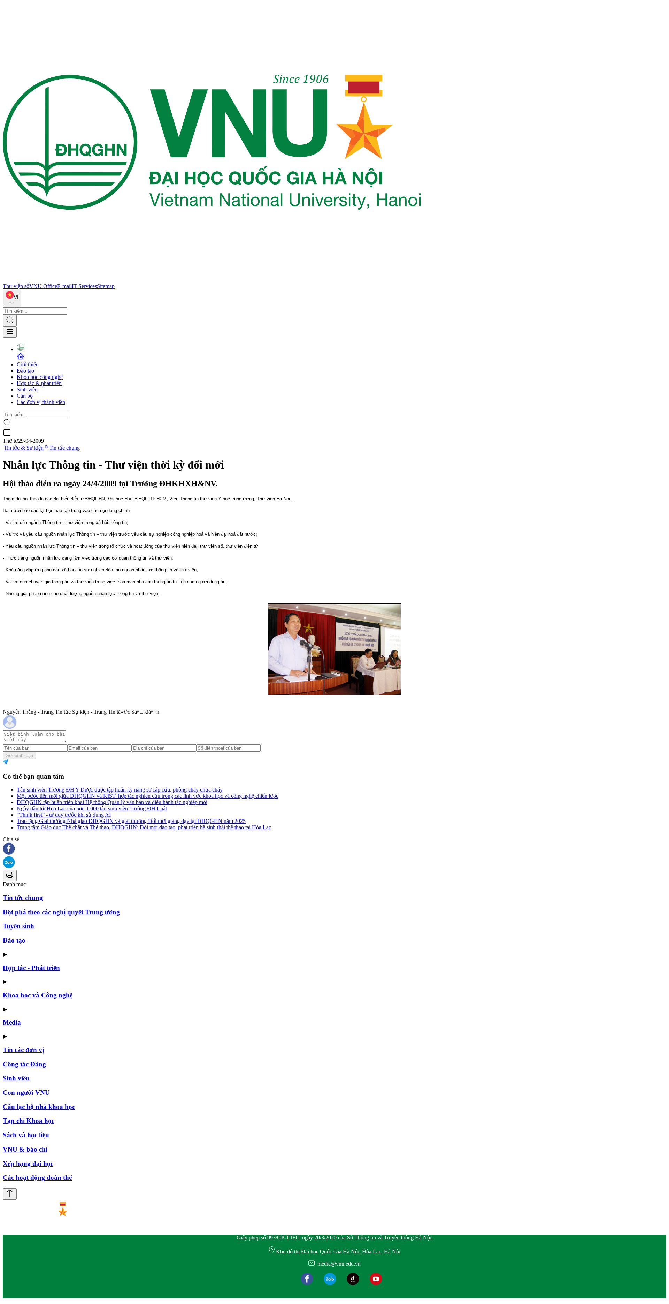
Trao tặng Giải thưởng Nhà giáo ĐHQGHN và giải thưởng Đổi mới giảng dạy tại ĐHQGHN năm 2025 (131, 821)
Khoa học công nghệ (40, 377)
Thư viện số (16, 286)
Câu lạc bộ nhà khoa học (39, 1106)
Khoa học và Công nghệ (37, 995)
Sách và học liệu (26, 1135)
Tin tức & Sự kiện (24, 448)
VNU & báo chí (25, 1149)
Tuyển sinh (18, 926)
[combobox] (12, 298)
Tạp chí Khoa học (28, 1120)
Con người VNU (26, 1092)
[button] (334, 849)
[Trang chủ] (212, 280)
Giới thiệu (28, 364)
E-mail (64, 286)
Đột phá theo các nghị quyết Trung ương (61, 912)
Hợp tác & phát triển (39, 383)
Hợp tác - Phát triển (31, 968)
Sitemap (106, 286)
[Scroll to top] (10, 1194)
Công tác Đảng (24, 1064)
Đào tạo (25, 371)
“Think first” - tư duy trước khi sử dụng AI (64, 815)
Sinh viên (27, 389)
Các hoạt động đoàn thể (37, 1177)
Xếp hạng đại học (28, 1163)
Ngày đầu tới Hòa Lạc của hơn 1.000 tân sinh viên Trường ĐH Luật (92, 808)
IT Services (84, 286)
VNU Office (43, 286)
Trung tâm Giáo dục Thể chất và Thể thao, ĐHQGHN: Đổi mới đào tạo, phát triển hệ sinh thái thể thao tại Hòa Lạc (144, 827)
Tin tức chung (64, 448)
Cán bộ (25, 396)
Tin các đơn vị (23, 1050)
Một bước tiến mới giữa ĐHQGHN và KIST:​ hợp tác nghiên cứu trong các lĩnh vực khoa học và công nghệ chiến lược (147, 796)
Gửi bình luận (19, 755)
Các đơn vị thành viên (41, 402)
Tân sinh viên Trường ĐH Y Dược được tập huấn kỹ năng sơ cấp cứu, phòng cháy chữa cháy (120, 790)
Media (12, 1022)
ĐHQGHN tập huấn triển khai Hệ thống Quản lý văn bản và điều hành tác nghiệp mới (112, 802)
